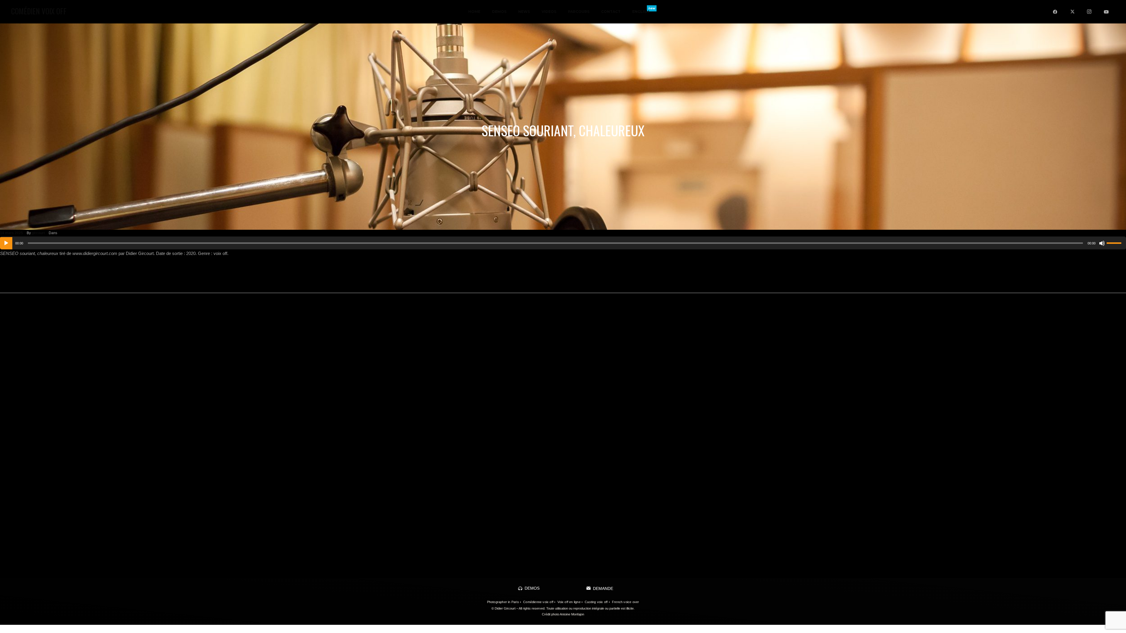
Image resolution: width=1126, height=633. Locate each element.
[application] (563, 242)
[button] (529, 588)
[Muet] (1102, 243)
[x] (1072, 11)
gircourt (38, 233)
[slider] (1115, 242)
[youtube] (1106, 11)
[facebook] (1055, 11)
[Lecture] (6, 243)
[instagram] (1089, 11)
